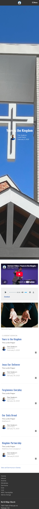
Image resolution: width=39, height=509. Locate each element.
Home (3, 476)
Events (3, 481)
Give (2, 488)
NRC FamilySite (7, 492)
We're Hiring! (6, 495)
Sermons (4, 485)
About (3, 478)
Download (7, 297)
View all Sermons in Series (10, 468)
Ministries (4, 483)
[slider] (12, 292)
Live (2, 490)
